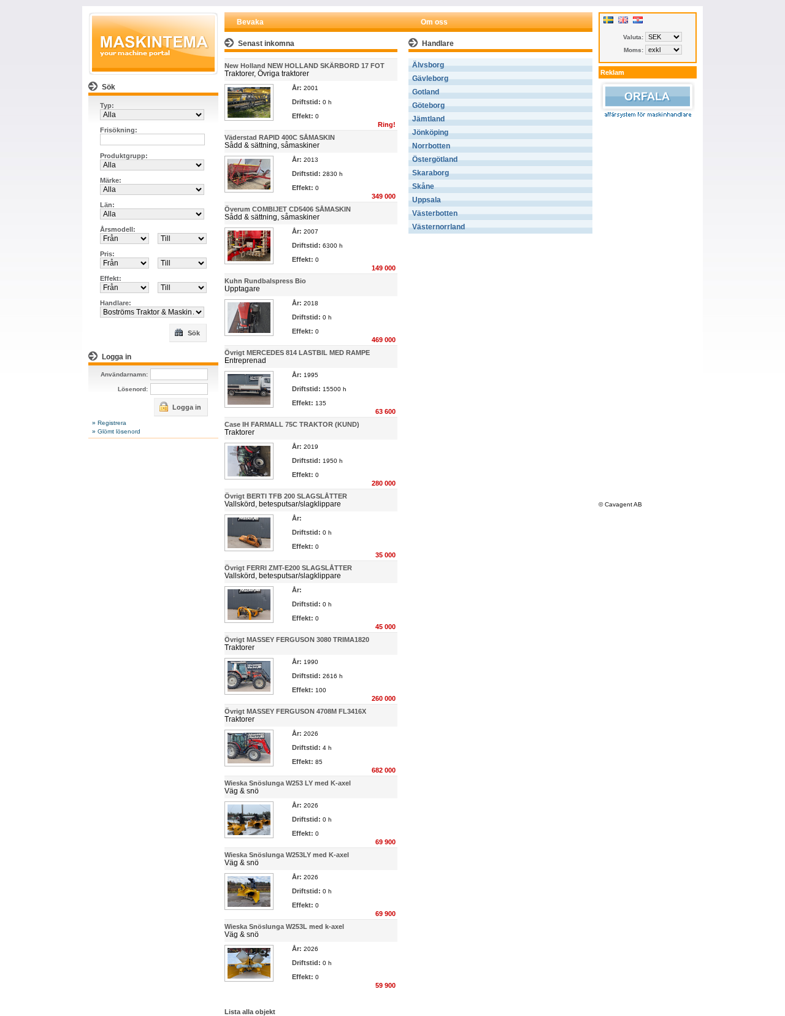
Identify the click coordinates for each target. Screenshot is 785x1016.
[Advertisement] (648, 308)
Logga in (185, 407)
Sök (193, 333)
